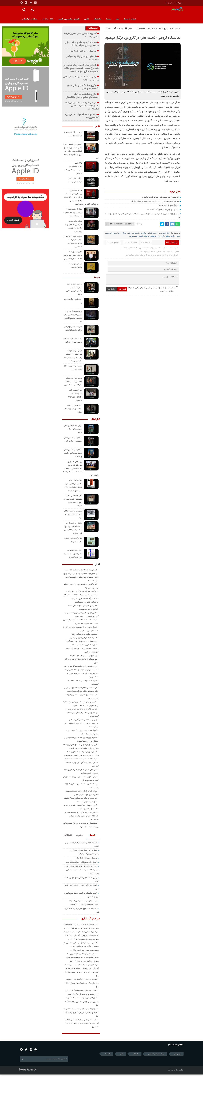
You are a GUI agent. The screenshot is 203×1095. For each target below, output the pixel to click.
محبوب (80, 835)
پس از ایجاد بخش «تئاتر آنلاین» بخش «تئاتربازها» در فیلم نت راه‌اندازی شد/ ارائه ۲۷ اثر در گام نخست (81, 723)
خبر (129, 233)
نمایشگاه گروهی (144, 236)
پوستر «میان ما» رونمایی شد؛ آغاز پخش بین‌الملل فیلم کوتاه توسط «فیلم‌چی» (72, 381)
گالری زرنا (161, 236)
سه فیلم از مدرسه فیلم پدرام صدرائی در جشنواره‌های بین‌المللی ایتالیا (155, 201)
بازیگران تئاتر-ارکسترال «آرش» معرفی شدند (81, 591)
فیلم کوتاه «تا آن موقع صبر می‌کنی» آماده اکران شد (82, 116)
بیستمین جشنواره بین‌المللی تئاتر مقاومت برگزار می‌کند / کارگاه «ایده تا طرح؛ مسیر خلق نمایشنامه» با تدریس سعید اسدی (81, 197)
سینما (108, 19)
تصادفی (67, 835)
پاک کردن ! (111, 289)
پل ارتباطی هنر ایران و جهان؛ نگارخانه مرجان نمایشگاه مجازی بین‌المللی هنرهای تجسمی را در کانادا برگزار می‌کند (81, 468)
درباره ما (179, 2)
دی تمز (170, 1070)
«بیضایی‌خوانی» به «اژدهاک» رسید (84, 634)
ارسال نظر (122, 289)
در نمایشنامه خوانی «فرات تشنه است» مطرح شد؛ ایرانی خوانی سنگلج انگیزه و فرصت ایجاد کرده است (82, 762)
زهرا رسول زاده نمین (113, 233)
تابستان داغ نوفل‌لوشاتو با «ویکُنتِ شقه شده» (163, 209)
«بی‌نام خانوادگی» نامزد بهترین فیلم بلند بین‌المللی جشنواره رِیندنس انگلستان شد (82, 106)
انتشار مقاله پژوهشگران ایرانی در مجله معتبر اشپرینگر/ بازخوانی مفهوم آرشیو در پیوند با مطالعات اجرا (82, 816)
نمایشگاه (98, 19)
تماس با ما (170, 2)
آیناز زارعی (165, 233)
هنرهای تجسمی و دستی (69, 19)
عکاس (178, 236)
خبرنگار (124, 233)
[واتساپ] (177, 224)
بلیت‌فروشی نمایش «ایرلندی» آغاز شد (83, 655)
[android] (36, 1049)
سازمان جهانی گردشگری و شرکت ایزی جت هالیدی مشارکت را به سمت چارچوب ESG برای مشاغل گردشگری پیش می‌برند (82, 957)
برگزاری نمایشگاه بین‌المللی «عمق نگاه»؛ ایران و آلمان (83, 87)
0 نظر (130, 28)
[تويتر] (30, 2)
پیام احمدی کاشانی (154, 233)
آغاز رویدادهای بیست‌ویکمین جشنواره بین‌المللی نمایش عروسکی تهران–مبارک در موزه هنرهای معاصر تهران (82, 648)
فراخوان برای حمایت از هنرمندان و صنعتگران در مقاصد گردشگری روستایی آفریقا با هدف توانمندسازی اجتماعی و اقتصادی (81, 946)
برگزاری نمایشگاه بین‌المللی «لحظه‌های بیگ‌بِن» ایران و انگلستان (82, 96)
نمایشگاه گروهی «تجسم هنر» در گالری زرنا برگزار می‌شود (143, 38)
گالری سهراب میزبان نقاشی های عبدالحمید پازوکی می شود (72, 514)
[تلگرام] (21, 2)
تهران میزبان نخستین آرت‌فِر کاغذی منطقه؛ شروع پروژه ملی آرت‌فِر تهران (73, 554)
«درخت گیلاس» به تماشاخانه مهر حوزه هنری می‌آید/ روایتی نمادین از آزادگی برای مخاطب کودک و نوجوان (82, 713)
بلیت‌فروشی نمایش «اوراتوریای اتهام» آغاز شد (80, 641)
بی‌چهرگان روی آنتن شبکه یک (168, 205)
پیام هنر (143, 233)
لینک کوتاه (138, 223)
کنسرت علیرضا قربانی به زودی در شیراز (83, 637)
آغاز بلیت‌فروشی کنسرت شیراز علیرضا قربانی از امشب (160, 197)
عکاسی (172, 236)
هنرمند (131, 236)
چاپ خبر (120, 28)
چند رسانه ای (47, 19)
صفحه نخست (129, 19)
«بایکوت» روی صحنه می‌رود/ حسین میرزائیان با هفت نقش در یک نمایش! (73, 255)
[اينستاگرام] (26, 2)
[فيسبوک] (167, 224)
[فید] (35, 2)
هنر (136, 236)
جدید (93, 835)
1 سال (70, 939)
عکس (86, 19)
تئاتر (117, 19)
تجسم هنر (135, 233)
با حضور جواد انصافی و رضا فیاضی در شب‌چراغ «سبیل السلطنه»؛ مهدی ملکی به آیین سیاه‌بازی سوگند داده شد (81, 68)
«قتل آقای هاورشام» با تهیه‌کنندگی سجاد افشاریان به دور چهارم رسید (72, 212)
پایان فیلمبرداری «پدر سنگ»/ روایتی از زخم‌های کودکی (73, 409)
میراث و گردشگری (29, 19)
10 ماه (66, 928)
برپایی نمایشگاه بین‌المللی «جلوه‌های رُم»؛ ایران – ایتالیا (81, 78)
